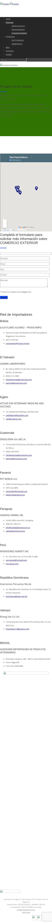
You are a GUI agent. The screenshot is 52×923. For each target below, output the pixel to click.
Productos (10, 36)
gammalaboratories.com (16, 383)
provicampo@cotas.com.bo (17, 343)
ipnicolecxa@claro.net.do (16, 596)
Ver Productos (18, 40)
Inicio (8, 18)
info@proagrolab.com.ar (26, 910)
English (9, 54)
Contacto (10, 50)
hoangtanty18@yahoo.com (17, 629)
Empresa (9, 22)
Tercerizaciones (18, 29)
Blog (8, 47)
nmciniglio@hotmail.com (16, 491)
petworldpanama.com (15, 495)
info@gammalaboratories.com (19, 379)
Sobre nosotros (18, 26)
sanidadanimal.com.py (15, 531)
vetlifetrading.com (13, 419)
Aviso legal (26, 912)
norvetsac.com (12, 563)
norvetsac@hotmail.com (16, 560)
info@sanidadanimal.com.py (18, 527)
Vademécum (17, 43)
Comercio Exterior (19, 33)
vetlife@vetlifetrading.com (17, 415)
